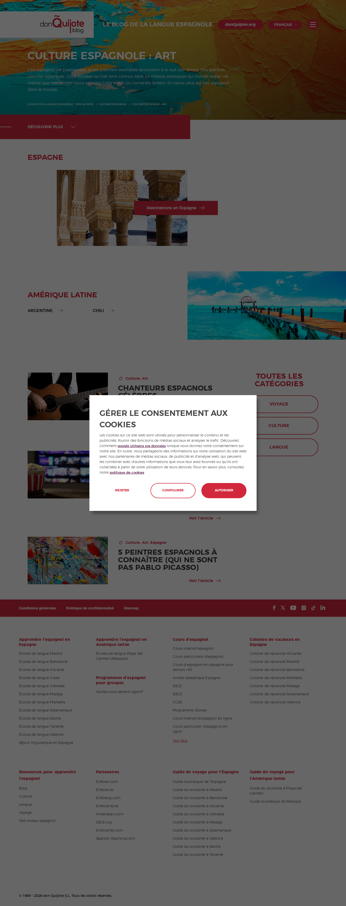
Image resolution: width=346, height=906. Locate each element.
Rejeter (122, 490)
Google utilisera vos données (142, 446)
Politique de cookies (127, 472)
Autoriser (224, 490)
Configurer (173, 490)
